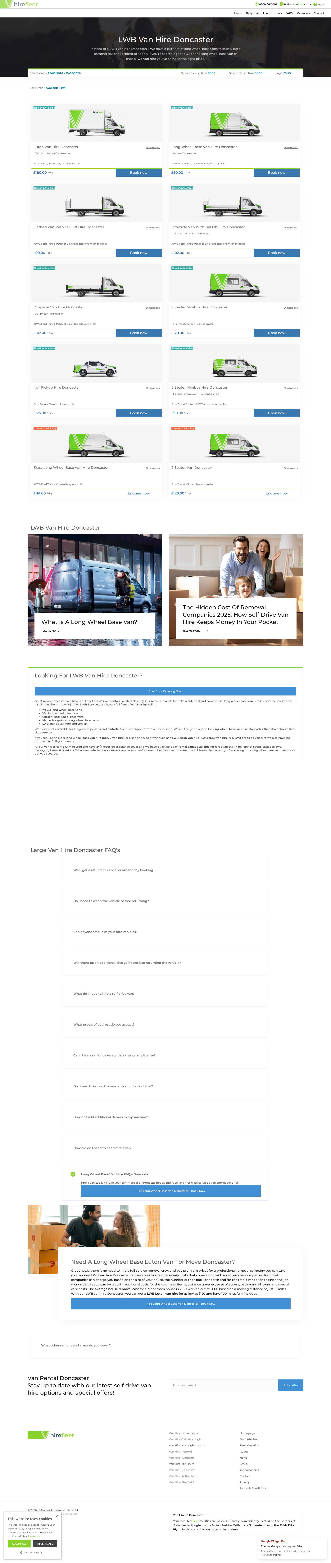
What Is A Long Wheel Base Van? (89, 621)
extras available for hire (204, 746)
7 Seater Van (182, 468)
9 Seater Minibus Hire (190, 307)
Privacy (245, 1482)
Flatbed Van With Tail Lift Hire (59, 227)
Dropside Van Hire (49, 307)
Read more (34, 1536)
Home (238, 13)
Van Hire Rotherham (183, 1476)
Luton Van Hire (47, 147)
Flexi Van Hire (249, 1445)
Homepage (247, 1433)
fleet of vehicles (132, 704)
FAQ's (289, 13)
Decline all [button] (45, 1543)
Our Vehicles (248, 1439)
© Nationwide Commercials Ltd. (53, 1510)
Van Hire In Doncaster (188, 1515)
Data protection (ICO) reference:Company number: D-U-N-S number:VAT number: (52, 1519)
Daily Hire (252, 13)
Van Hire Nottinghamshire (187, 1445)
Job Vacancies (249, 1470)
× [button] (57, 1515)
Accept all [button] (19, 1543)
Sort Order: (37, 88)
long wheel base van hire (242, 701)
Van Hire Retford (180, 1451)
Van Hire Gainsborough (185, 1439)
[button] (252, 13)
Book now (138, 173)
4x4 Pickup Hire (47, 387)
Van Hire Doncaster (182, 1470)
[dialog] (32, 1535)
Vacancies (303, 13)
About (267, 13)
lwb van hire (147, 59)
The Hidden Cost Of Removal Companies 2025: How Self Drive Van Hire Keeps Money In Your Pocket (235, 614)
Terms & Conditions (253, 1488)
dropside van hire (254, 738)
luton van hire (189, 738)
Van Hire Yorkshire (181, 1464)
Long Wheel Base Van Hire (194, 147)
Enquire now (139, 493)
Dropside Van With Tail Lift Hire (198, 227)
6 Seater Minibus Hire (190, 387)
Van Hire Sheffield (181, 1482)
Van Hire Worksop (181, 1457)
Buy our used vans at (285, 1540)
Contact (319, 13)
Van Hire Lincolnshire (183, 1433)
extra (62, 738)
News (278, 13)
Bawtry (234, 1521)
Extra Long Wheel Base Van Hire (62, 468)
